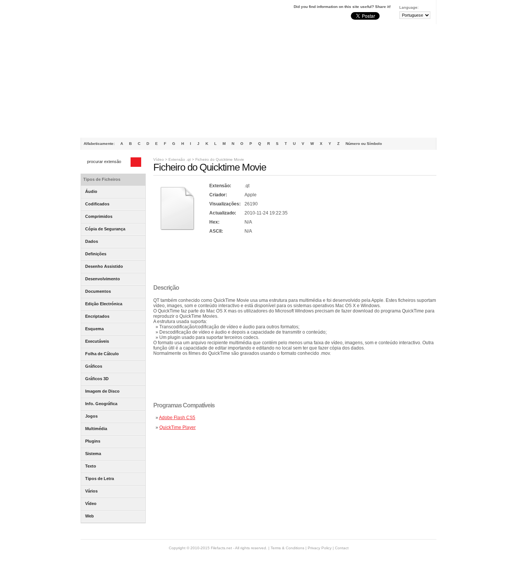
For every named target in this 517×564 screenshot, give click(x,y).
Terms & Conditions (287, 548)
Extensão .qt (179, 159)
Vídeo (158, 159)
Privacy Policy (320, 548)
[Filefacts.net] (118, 13)
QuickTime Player (177, 427)
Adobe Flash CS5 (177, 417)
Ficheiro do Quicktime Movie (219, 159)
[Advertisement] (258, 81)
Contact (342, 548)
